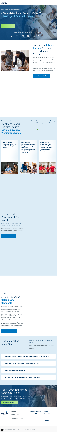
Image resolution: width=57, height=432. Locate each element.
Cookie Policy (34, 429)
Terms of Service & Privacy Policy (24, 429)
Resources (46, 411)
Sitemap (15, 429)
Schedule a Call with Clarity (9, 402)
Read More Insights (35, 129)
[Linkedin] (52, 429)
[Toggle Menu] (54, 2)
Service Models (33, 413)
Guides (45, 418)
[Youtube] (55, 429)
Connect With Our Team (8, 236)
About (31, 415)
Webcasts (46, 420)
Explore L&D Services (8, 26)
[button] (28, 356)
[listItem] (9, 157)
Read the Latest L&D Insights (23, 26)
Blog (45, 415)
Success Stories (47, 413)
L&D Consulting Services (35, 411)
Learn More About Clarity (8, 330)
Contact (31, 418)
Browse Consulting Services (41, 75)
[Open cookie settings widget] (2, 430)
